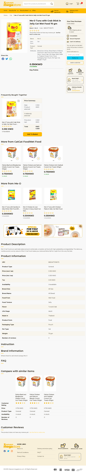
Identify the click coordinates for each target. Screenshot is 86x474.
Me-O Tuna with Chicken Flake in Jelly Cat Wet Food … (53, 209)
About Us (20, 448)
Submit (52, 4)
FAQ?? (39, 452)
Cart (81, 3)
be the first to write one (37, 432)
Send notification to (73, 51)
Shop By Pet (12, 10)
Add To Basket (32, 134)
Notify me (75, 58)
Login (71, 3)
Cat (11, 15)
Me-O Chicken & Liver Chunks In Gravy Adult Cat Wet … (32, 209)
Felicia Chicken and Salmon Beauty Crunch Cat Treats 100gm (32, 167)
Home (5, 10)
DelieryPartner (76, 90)
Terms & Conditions (22, 452)
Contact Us (40, 456)
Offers (34, 10)
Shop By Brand (24, 10)
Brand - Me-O (34, 28)
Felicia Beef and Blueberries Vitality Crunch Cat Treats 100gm (11, 167)
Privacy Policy (21, 456)
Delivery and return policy (44, 448)
